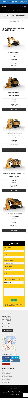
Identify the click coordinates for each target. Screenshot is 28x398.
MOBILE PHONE (8, 266)
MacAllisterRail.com (5, 378)
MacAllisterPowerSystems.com (7, 376)
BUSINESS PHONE (8, 260)
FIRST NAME (7, 248)
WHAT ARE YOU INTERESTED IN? (12, 279)
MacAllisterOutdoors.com (6, 375)
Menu (25, 7)
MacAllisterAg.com (5, 370)
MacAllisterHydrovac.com (6, 372)
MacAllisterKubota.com (6, 373)
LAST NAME (6, 254)
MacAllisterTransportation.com (7, 381)
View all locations (8, 330)
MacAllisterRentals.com (6, 379)
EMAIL (5, 273)
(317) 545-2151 (21, 7)
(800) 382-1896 (4, 325)
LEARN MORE (21, 2)
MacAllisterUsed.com (5, 382)
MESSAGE (6, 286)
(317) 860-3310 (4, 326)
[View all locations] (9, 351)
